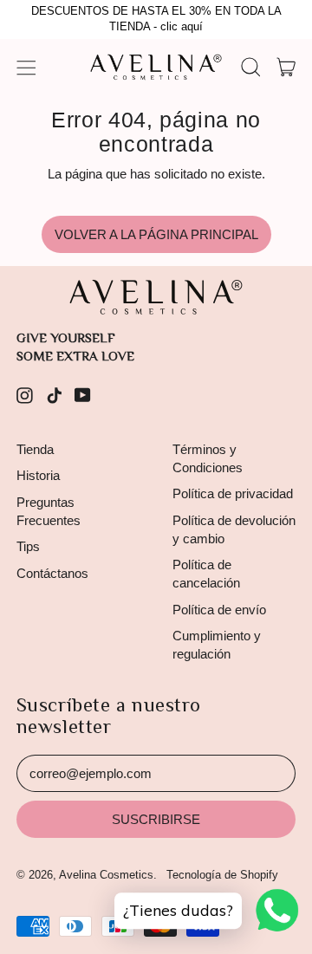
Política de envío (219, 609)
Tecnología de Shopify (222, 874)
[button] (250, 68)
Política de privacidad (232, 493)
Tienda (35, 449)
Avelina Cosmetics (106, 874)
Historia (38, 475)
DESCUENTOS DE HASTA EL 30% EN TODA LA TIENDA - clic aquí (156, 19)
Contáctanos (52, 573)
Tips (28, 546)
